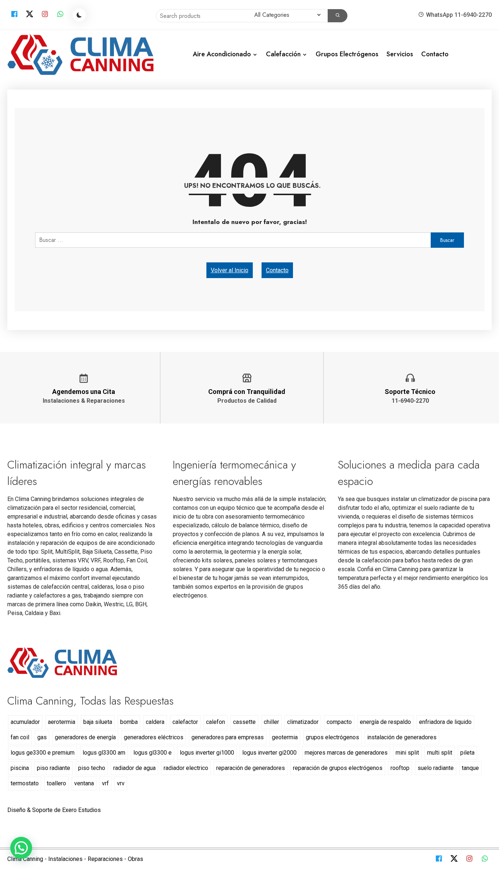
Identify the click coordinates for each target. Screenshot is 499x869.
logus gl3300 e (152, 752)
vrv (121, 783)
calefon (215, 721)
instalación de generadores (402, 737)
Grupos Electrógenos (347, 54)
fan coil (20, 737)
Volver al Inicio (229, 270)
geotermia (285, 737)
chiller (271, 721)
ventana (84, 783)
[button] (21, 848)
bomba (129, 721)
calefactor (185, 721)
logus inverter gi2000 (269, 752)
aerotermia (61, 721)
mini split (407, 752)
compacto (339, 721)
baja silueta (97, 721)
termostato (25, 783)
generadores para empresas (227, 737)
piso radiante (53, 767)
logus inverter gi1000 (207, 752)
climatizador (303, 721)
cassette (244, 721)
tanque (470, 767)
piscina (20, 767)
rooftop (400, 767)
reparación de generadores (250, 767)
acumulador (25, 721)
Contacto (435, 54)
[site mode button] (79, 15)
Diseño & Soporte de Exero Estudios (54, 810)
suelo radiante (436, 767)
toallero (56, 783)
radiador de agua (134, 767)
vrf (105, 783)
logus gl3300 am (104, 752)
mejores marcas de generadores (346, 752)
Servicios (399, 54)
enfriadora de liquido (445, 721)
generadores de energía (85, 737)
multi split (439, 752)
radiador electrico (186, 767)
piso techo (91, 767)
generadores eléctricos (153, 737)
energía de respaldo (385, 721)
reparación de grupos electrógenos (337, 767)
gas (42, 737)
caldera (155, 721)
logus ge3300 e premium (43, 752)
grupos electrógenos (332, 737)
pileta (467, 752)
